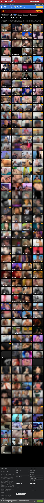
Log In (41, 1)
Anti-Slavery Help (33, 480)
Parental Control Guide (33, 478)
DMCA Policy (32, 474)
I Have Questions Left (20, 493)
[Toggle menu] (1, 1)
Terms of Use (32, 472)
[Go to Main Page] (8, 1)
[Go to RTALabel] (2, 492)
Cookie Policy (10, 501)
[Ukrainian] (15, 15)
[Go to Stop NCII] (4, 499)
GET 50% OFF (38, 11)
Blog (18, 472)
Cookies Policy (32, 476)
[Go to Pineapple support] (9, 496)
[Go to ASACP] (7, 492)
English (4, 471)
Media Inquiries (19, 476)
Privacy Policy (32, 470)
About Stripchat (19, 470)
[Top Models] (14, 1)
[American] (11, 15)
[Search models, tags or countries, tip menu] (42, 4)
